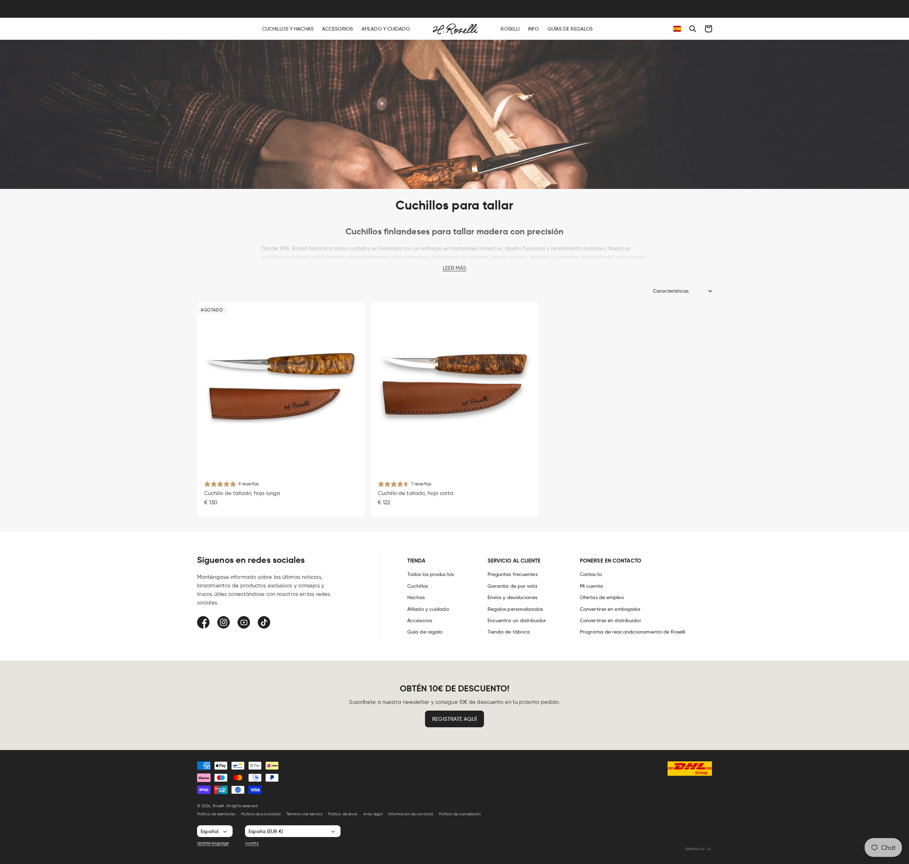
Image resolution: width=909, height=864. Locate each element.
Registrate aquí (454, 719)
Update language (213, 843)
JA (708, 848)
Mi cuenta (591, 586)
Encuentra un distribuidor (517, 620)
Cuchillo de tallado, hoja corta (415, 493)
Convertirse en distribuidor (610, 620)
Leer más (455, 268)
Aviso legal (373, 813)
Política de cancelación (460, 813)
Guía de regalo (424, 632)
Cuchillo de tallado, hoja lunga (242, 493)
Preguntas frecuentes (513, 574)
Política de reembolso (216, 813)
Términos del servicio (304, 813)
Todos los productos (430, 574)
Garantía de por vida (512, 586)
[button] (693, 29)
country (252, 843)
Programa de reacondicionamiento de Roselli (632, 632)
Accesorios (419, 620)
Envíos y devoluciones (512, 597)
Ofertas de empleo (602, 597)
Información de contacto (411, 813)
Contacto (591, 574)
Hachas (416, 597)
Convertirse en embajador (610, 609)
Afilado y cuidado (428, 609)
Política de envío (343, 813)
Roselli (218, 805)
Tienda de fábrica (509, 632)
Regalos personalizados (515, 609)
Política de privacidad (261, 813)
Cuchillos (417, 586)
